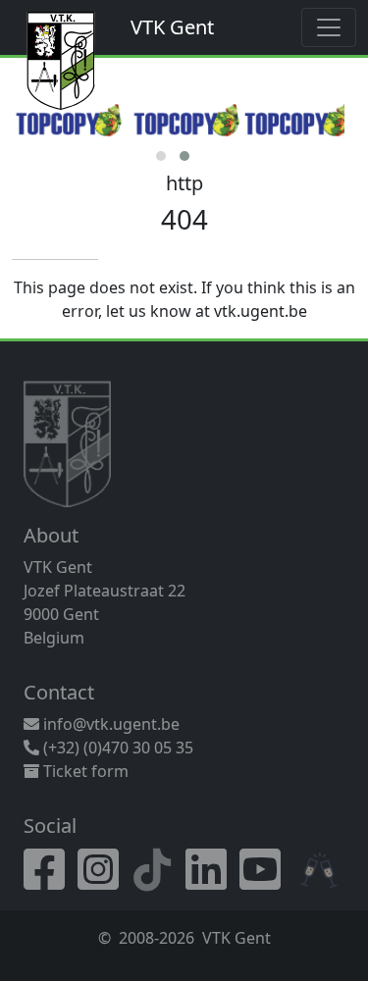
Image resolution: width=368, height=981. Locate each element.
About (51, 535)
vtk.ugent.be (260, 311)
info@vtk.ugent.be (111, 724)
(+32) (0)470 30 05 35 (116, 747)
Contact (59, 692)
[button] (161, 156)
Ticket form (84, 771)
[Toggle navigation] (328, 27)
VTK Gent (172, 27)
